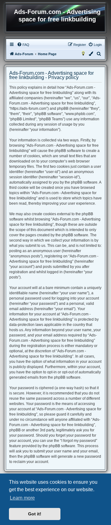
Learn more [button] (22, 498)
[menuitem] (23, 44)
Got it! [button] (34, 513)
